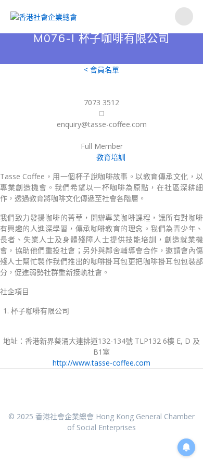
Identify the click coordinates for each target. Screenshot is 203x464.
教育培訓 (110, 157)
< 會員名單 (101, 69)
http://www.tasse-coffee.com (101, 363)
